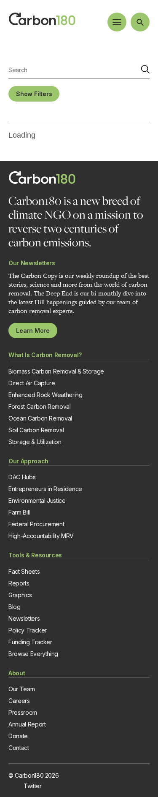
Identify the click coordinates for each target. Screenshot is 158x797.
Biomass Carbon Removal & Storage (56, 371)
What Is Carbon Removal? (45, 354)
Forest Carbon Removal (39, 406)
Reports (18, 583)
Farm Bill (19, 512)
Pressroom (22, 712)
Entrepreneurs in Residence (45, 488)
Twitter (33, 785)
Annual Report (27, 724)
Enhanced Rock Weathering (45, 394)
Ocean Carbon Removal (40, 418)
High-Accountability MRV (41, 535)
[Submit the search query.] (145, 70)
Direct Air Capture (31, 383)
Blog (14, 606)
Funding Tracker (30, 641)
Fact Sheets (24, 571)
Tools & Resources (35, 555)
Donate (18, 736)
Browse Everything (33, 653)
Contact (18, 747)
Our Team (21, 688)
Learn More (33, 330)
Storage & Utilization (35, 441)
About (16, 673)
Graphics (20, 594)
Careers (19, 700)
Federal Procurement (36, 524)
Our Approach (28, 461)
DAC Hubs (21, 477)
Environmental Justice (37, 500)
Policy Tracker (27, 630)
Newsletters (24, 618)
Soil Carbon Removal (36, 430)
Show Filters (34, 93)
